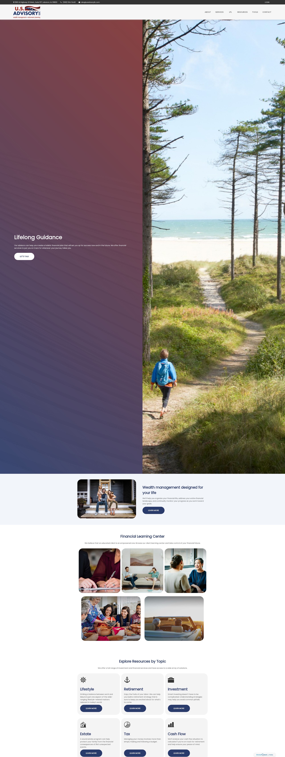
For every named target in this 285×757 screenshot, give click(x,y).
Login (267, 2)
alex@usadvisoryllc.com (90, 2)
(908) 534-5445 (69, 2)
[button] (208, 12)
